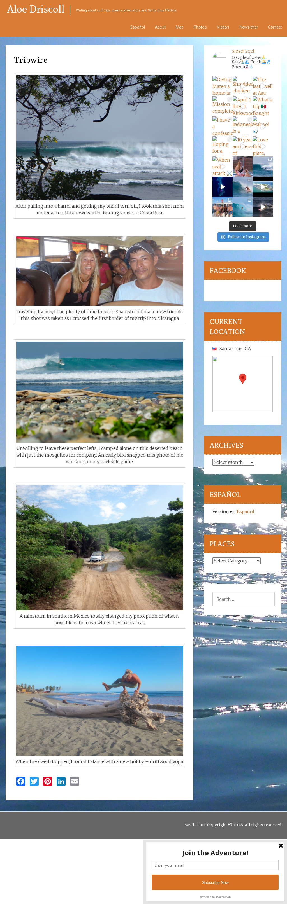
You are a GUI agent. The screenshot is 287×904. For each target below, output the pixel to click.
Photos (200, 27)
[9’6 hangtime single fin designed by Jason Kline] (243, 187)
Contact (275, 27)
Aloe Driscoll (35, 9)
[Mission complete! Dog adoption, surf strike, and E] (222, 106)
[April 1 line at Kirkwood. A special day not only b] (243, 106)
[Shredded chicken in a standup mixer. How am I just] (243, 86)
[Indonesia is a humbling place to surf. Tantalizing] (243, 126)
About (160, 27)
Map (180, 27)
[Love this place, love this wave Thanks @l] (263, 146)
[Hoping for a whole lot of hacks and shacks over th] (222, 146)
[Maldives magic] (222, 207)
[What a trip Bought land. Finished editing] (263, 106)
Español (137, 27)
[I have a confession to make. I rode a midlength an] (222, 126)
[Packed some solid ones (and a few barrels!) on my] (263, 166)
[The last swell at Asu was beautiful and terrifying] (263, 86)
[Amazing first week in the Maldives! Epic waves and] (263, 207)
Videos (223, 27)
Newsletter (248, 27)
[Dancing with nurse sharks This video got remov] (222, 187)
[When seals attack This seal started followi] (222, 166)
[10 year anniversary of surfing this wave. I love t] (243, 146)
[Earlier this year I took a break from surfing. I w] (243, 207)
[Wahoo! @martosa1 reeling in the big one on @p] (263, 126)
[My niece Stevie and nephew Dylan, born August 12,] (243, 166)
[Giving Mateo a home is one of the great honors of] (222, 86)
